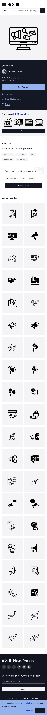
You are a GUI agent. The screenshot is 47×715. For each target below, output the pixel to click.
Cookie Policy (26, 703)
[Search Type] (6, 10)
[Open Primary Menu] (4, 4)
